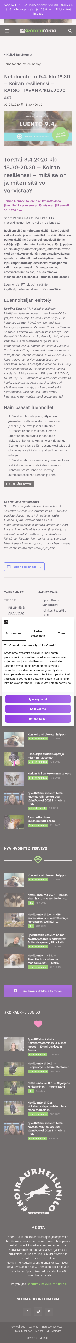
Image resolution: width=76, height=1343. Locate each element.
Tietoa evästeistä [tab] (38, 633)
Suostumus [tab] (14, 633)
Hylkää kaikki (38, 718)
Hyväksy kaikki (38, 699)
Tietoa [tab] (62, 633)
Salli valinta (38, 708)
